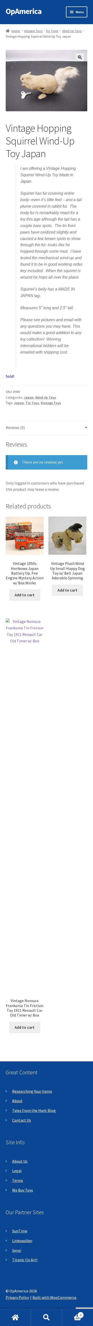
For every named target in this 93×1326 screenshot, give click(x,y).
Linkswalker (22, 1240)
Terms (17, 1180)
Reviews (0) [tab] (15, 427)
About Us (20, 1161)
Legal (17, 1170)
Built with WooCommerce (54, 1297)
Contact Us (21, 1120)
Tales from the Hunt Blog (34, 1110)
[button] (80, 57)
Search (46, 1317)
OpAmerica (24, 11)
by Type (52, 31)
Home (15, 31)
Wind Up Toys (72, 31)
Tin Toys (32, 403)
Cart (71, 1313)
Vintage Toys (33, 31)
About (17, 1100)
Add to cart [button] (24, 594)
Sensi (16, 1250)
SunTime (19, 1230)
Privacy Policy (17, 1297)
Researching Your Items (32, 1091)
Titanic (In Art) (24, 1259)
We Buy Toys (22, 1190)
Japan (28, 397)
